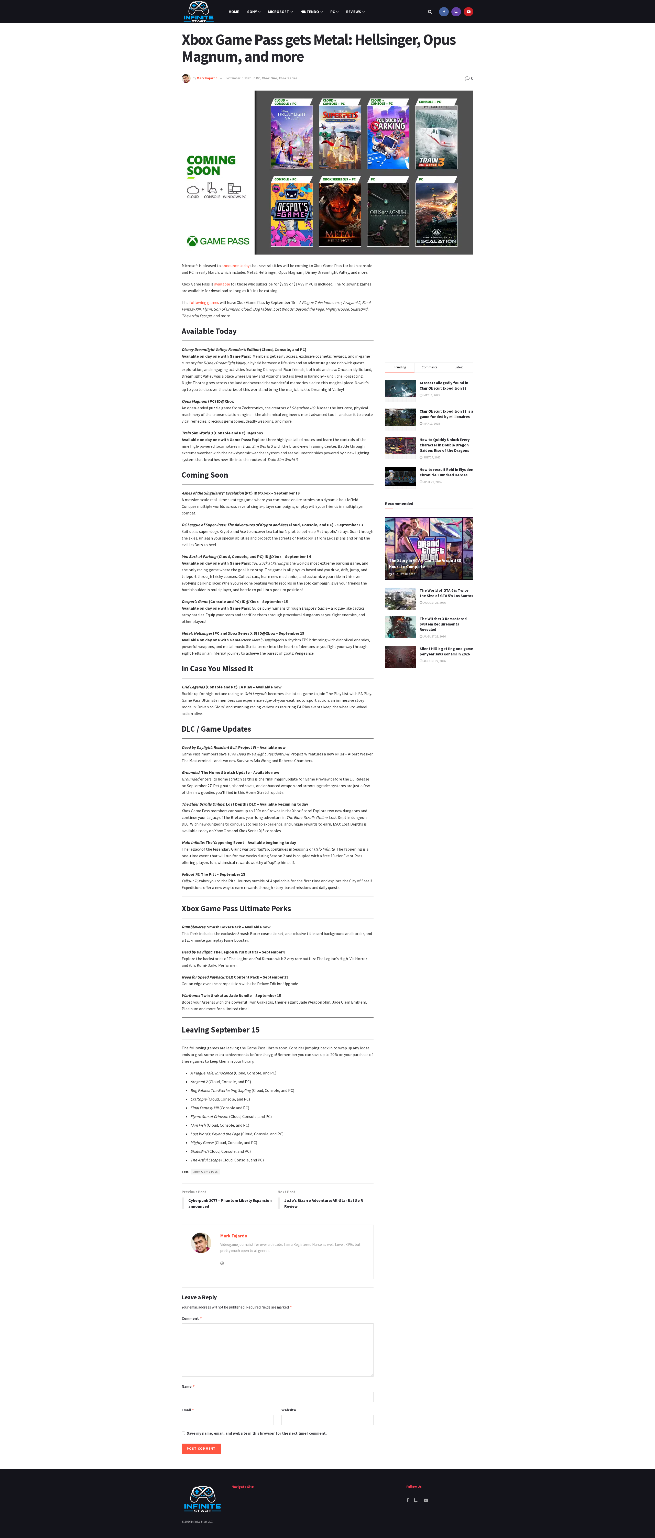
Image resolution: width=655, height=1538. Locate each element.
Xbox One (269, 78)
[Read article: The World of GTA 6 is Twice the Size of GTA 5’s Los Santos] (400, 599)
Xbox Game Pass (205, 1171)
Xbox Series (288, 78)
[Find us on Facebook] (444, 11)
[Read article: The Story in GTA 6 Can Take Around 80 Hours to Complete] (429, 548)
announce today (235, 265)
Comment (192, 1318)
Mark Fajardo (207, 78)
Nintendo (309, 11)
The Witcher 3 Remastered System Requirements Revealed (443, 624)
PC (332, 11)
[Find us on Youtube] (468, 11)
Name (188, 1386)
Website (288, 1410)
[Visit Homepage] (199, 11)
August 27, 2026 (434, 661)
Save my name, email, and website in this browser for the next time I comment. (257, 1433)
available (222, 284)
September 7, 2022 (238, 78)
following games (204, 302)
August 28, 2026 (403, 574)
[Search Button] (430, 11)
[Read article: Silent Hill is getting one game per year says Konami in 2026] (400, 657)
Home (234, 11)
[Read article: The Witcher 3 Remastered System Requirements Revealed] (400, 627)
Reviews (353, 11)
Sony (252, 11)
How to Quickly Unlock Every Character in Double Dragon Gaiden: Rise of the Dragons (445, 445)
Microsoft (278, 11)
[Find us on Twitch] (456, 11)
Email (188, 1410)
